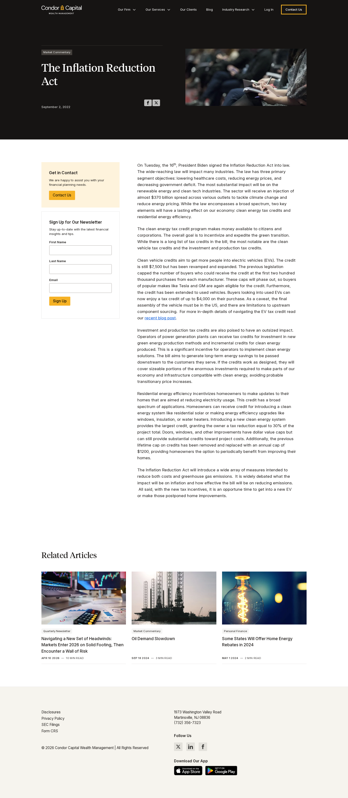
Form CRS (49, 731)
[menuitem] (127, 10)
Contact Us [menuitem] (294, 9)
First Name (57, 242)
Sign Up (60, 301)
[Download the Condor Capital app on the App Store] (188, 770)
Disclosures (51, 712)
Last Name (57, 261)
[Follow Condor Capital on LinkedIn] (190, 746)
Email (53, 280)
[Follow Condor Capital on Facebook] (203, 746)
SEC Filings (50, 724)
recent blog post (160, 318)
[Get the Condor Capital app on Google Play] (221, 770)
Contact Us (62, 195)
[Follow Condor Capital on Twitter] (178, 746)
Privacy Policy (52, 718)
